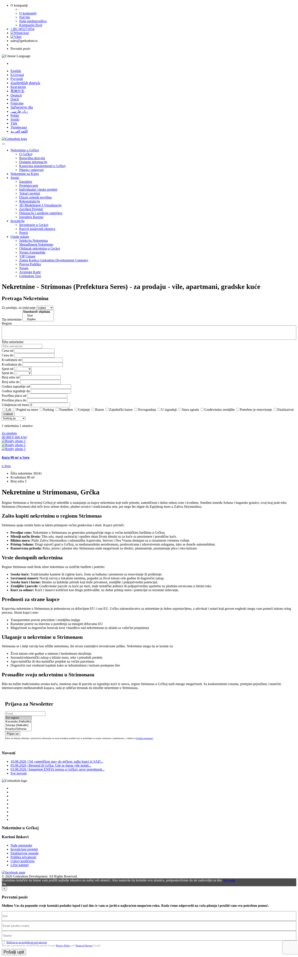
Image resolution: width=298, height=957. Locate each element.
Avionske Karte (30, 272)
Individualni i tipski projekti (38, 189)
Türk (13, 123)
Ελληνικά (17, 75)
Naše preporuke (21, 845)
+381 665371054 (22, 29)
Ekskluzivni (285, 409)
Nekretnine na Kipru (24, 174)
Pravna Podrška (30, 264)
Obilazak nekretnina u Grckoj (39, 248)
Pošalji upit (13, 952)
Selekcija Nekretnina (33, 240)
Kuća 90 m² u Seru (15, 457)
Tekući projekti (29, 193)
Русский (16, 79)
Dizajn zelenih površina (35, 197)
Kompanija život (30, 25)
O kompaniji (27, 13)
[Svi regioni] (18, 718)
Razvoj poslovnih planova (37, 229)
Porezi (23, 233)
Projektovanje (28, 185)
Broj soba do (10, 382)
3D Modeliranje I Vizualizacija (40, 205)
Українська (18, 127)
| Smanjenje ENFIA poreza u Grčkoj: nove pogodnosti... (57, 769)
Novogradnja (147, 409)
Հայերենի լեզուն (25, 83)
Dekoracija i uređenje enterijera (40, 213)
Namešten (66, 409)
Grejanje (84, 409)
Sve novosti (18, 773)
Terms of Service (83, 945)
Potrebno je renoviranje (256, 409)
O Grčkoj (25, 154)
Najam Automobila (32, 252)
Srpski (14, 119)
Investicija (17, 221)
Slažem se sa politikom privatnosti (26, 942)
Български (18, 87)
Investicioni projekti (24, 849)
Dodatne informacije (33, 162)
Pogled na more (27, 409)
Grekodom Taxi (30, 276)
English (15, 71)
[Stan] (38, 316)
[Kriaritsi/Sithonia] (18, 729)
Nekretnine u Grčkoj (24, 150)
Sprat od (7, 369)
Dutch (14, 99)
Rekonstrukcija (29, 201)
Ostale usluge (19, 236)
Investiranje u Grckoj (33, 225)
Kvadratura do (12, 364)
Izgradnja (25, 181)
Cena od (7, 350)
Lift (8, 409)
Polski (14, 115)
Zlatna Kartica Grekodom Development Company (53, 260)
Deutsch (16, 95)
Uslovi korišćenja (22, 861)
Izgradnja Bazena (31, 217)
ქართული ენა (21, 107)
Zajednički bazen (121, 409)
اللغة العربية (19, 131)
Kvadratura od (12, 360)
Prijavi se (13, 733)
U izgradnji (169, 409)
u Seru (6, 466)
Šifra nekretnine (13, 342)
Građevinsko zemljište (219, 409)
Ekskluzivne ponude (24, 853)
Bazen (99, 409)
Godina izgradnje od (16, 386)
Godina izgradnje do (16, 391)
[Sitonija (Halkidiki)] (18, 725)
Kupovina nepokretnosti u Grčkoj (42, 166)
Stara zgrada (190, 409)
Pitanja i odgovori (31, 170)
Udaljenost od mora (15, 405)
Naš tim (24, 17)
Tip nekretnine (12, 319)
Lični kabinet (19, 865)
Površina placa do (14, 400)
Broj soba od (10, 377)
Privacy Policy (63, 945)
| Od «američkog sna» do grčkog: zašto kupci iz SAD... (56, 761)
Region (7, 323)
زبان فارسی (19, 111)
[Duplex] (38, 319)
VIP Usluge (27, 256)
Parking (48, 409)
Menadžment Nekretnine (36, 244)
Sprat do (7, 373)
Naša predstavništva (33, 21)
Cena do (7, 355)
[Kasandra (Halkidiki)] (18, 722)
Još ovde (229, 880)
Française (17, 103)
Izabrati (8, 414)
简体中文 (17, 91)
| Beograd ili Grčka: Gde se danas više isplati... (50, 765)
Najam (23, 268)
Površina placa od (14, 395)
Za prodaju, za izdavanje (19, 307)
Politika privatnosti (144, 738)
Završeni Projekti (31, 209)
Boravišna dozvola (32, 158)
